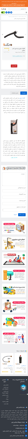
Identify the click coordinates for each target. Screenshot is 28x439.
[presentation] (25, 34)
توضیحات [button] (24, 93)
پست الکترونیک (22, 194)
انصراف (15, 214)
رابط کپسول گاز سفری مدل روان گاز (8, 368)
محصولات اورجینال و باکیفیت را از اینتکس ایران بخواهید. (13, 5)
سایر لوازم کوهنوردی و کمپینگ (17, 56)
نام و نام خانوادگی (22, 188)
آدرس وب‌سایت (22, 200)
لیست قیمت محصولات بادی (5, 388)
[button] (11, 12)
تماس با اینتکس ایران (5, 396)
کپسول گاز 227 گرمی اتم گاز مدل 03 (21, 368)
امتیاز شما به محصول (21, 207)
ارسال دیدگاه (22, 214)
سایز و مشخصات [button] (15, 93)
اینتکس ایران (5, 385)
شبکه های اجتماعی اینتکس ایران (17, 436)
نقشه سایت (6, 404)
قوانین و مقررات (5, 401)
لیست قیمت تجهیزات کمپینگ (5, 392)
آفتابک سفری (22, 98)
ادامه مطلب (13, 157)
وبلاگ (7, 399)
